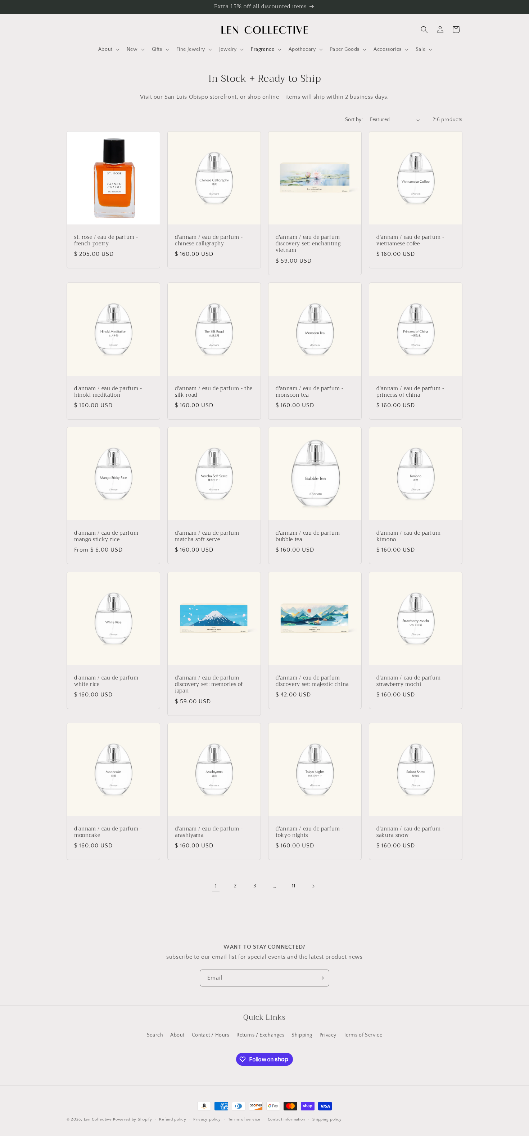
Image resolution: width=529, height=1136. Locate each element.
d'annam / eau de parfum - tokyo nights (310, 832)
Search (155, 1035)
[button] (108, 49)
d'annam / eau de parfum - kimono (410, 536)
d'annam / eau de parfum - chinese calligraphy (209, 240)
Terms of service (244, 1119)
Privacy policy (207, 1119)
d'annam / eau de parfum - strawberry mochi (410, 681)
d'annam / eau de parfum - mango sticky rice (108, 536)
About (177, 1035)
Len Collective (98, 1119)
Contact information (286, 1119)
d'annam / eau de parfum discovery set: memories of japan (209, 685)
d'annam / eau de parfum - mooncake (108, 832)
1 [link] (216, 886)
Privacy (328, 1035)
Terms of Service (363, 1035)
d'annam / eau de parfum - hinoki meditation (108, 392)
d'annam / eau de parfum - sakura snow (410, 832)
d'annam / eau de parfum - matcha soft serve (209, 536)
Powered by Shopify (132, 1119)
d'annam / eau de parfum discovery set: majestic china (312, 681)
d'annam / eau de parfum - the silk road (214, 392)
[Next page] (313, 886)
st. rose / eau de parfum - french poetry (106, 240)
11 (293, 886)
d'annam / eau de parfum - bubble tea (310, 536)
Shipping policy (327, 1119)
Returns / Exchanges (260, 1035)
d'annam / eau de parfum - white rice (108, 681)
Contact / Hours (211, 1035)
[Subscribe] (321, 978)
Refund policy (172, 1119)
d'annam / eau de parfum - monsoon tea (310, 392)
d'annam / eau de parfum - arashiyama (209, 832)
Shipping (301, 1035)
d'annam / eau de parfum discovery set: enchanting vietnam (308, 244)
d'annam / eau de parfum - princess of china (410, 392)
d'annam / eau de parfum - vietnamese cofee (410, 240)
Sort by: (354, 119)
